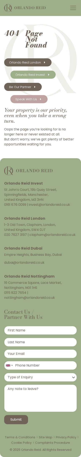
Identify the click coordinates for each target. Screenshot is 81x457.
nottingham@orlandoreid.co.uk (29, 297)
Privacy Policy (66, 437)
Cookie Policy (21, 442)
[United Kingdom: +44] (9, 365)
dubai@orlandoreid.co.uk (24, 262)
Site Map (45, 437)
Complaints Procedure (52, 442)
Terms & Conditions (20, 437)
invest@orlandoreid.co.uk (49, 204)
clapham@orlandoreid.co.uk (52, 234)
